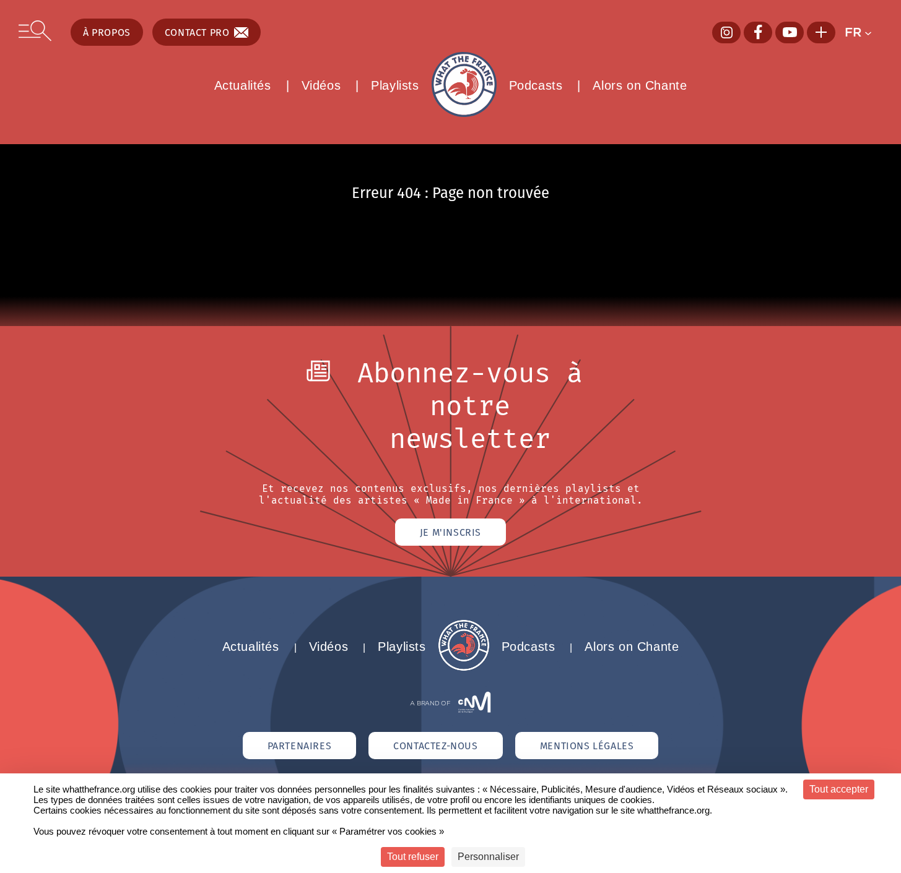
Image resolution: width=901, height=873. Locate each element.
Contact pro (197, 32)
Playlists (395, 85)
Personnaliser (488, 856)
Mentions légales (587, 745)
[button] (863, 32)
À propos (107, 32)
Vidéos (321, 85)
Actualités (242, 85)
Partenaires (300, 745)
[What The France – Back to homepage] (463, 667)
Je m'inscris (450, 532)
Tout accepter (838, 789)
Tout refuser (412, 856)
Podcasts (536, 85)
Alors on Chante (640, 85)
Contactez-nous (435, 745)
